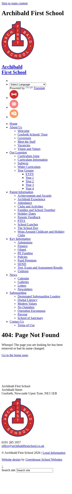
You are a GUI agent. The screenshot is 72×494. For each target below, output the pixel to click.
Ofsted (22, 249)
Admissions (25, 242)
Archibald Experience (31, 199)
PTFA (21, 221)
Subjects (23, 163)
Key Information (20, 239)
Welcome (23, 131)
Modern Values (27, 303)
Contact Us (17, 321)
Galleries (23, 282)
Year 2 (30, 181)
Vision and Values (29, 149)
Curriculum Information (33, 159)
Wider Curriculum (29, 167)
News (13, 274)
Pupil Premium (27, 260)
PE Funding (25, 253)
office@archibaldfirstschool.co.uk (23, 446)
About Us (16, 127)
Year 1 (30, 177)
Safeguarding (18, 292)
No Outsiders (26, 307)
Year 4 (30, 188)
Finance (23, 246)
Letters (22, 285)
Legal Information (54, 452)
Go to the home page (15, 355)
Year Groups (26, 170)
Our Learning (18, 152)
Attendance (25, 203)
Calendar (23, 278)
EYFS (30, 174)
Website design (11, 459)
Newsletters (25, 289)
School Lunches (28, 224)
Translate (39, 88)
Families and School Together (36, 210)
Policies (22, 256)
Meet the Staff (26, 141)
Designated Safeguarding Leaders (39, 296)
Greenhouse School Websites (43, 459)
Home (13, 123)
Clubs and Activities (30, 206)
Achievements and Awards (34, 195)
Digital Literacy (27, 300)
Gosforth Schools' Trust (32, 134)
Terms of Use (26, 325)
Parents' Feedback (29, 217)
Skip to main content (15, 3)
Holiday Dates (27, 213)
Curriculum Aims (28, 156)
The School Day (28, 228)
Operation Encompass (31, 310)
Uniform (23, 271)
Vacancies (24, 145)
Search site (8, 470)
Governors (24, 138)
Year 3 (30, 185)
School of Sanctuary (30, 318)
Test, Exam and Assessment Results (40, 267)
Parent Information (21, 192)
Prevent (22, 314)
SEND (22, 264)
